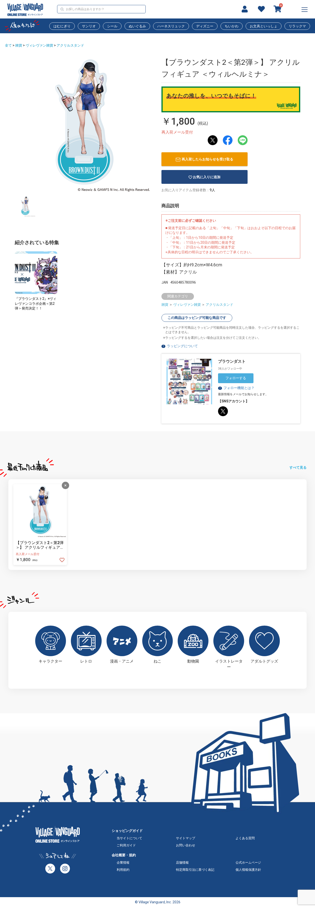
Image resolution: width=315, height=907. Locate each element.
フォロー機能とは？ (236, 388)
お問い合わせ (185, 845)
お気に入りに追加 (206, 177)
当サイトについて (129, 838)
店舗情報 (182, 862)
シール (112, 26)
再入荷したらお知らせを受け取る (207, 159)
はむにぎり (62, 26)
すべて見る (298, 467)
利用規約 (123, 870)
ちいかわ (231, 26)
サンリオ (89, 26)
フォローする (235, 378)
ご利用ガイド (126, 845)
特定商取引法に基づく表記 (195, 870)
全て (8, 45)
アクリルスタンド (70, 45)
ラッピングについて (182, 346)
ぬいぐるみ (137, 26)
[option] (84, 124)
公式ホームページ (248, 862)
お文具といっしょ (263, 26)
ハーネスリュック (171, 26)
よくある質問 (245, 838)
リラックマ (297, 26)
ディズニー (204, 26)
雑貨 (18, 45)
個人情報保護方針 (248, 870)
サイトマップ (185, 838)
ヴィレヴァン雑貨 (39, 45)
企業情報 (123, 862)
